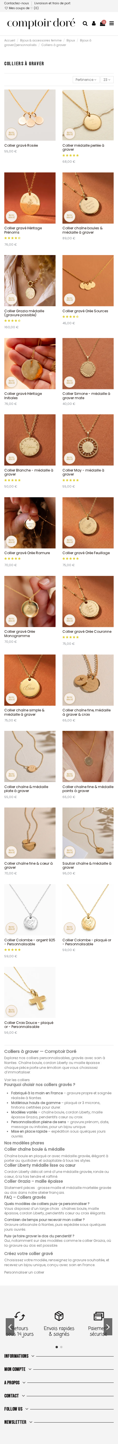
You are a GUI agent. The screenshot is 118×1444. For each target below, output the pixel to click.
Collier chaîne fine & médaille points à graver (87, 788)
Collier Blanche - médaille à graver (28, 472)
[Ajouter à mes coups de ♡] (26, 139)
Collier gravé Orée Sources (85, 311)
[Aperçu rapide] (33, 139)
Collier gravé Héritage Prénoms (23, 230)
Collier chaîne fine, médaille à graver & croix (86, 712)
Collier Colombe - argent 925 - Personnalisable (29, 942)
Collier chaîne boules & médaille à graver (82, 230)
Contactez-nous (17, 3)
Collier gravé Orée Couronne (86, 631)
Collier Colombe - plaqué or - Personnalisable (86, 942)
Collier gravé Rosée (21, 145)
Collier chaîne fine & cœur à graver (28, 865)
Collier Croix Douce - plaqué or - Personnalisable (28, 1024)
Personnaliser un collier (24, 1272)
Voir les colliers (17, 1079)
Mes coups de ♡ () (23, 8)
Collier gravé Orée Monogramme (19, 633)
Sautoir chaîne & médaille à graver (86, 865)
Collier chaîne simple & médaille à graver (24, 712)
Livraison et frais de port (52, 3)
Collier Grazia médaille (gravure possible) (24, 313)
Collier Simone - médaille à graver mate (86, 395)
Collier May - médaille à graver (83, 472)
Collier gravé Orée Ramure (27, 552)
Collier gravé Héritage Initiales (23, 395)
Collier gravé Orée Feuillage (86, 552)
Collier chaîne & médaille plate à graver (26, 788)
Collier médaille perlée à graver (83, 147)
